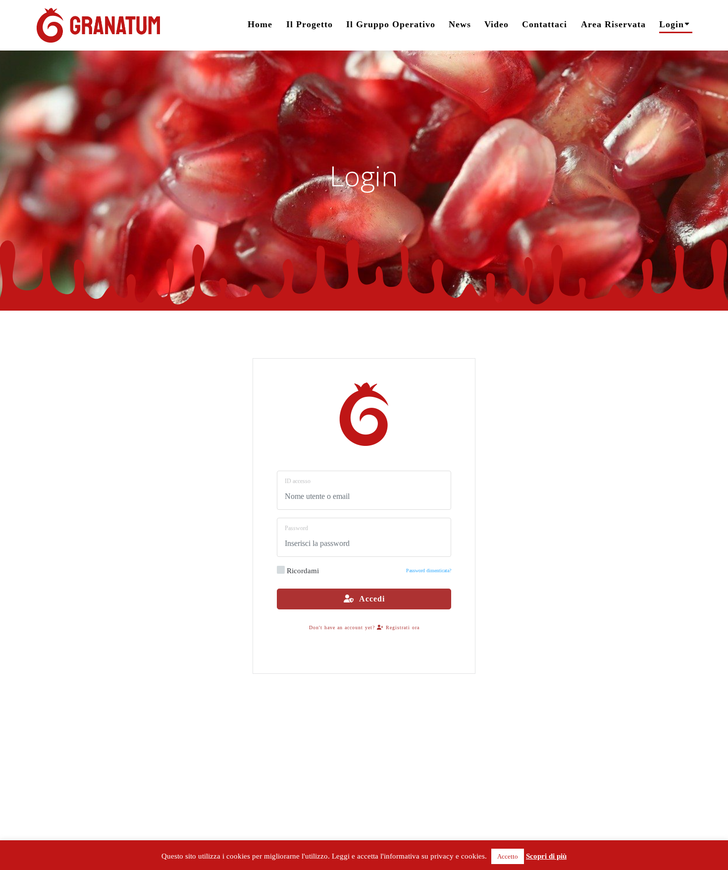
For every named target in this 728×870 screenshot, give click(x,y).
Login (671, 24)
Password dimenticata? (428, 570)
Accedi (369, 599)
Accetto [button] (507, 856)
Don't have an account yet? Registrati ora (364, 627)
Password (296, 528)
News (460, 24)
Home (260, 24)
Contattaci (544, 24)
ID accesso (298, 481)
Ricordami (303, 571)
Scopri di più (546, 856)
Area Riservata (613, 24)
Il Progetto (309, 24)
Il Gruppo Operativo (390, 24)
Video (496, 24)
